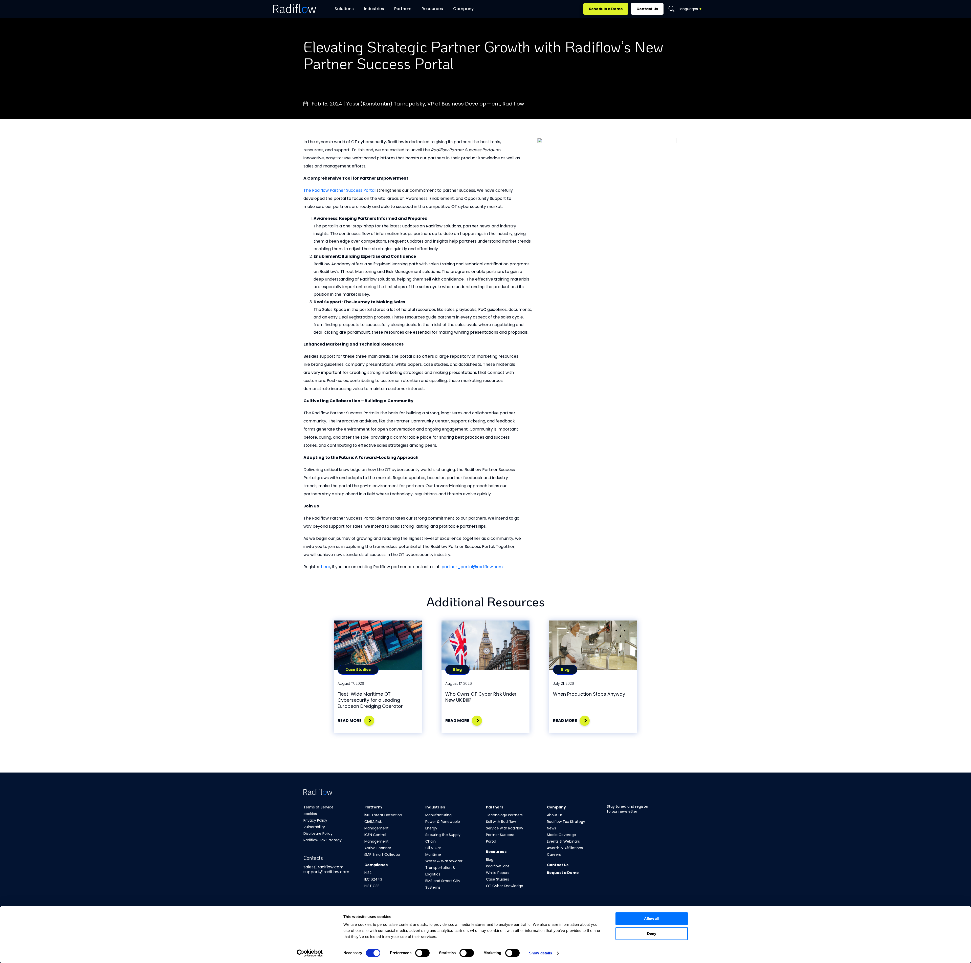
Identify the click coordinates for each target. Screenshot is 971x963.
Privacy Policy (315, 820)
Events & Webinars (563, 841)
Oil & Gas (433, 847)
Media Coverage (561, 834)
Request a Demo (563, 872)
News (551, 828)
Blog (489, 859)
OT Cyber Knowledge (504, 885)
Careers (554, 854)
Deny (651, 933)
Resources (432, 9)
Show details (540, 953)
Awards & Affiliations (565, 847)
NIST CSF (371, 885)
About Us (555, 815)
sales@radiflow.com (323, 867)
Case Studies (497, 879)
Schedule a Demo (606, 8)
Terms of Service (318, 807)
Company (463, 9)
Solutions (344, 9)
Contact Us (647, 8)
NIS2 (367, 872)
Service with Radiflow (504, 828)
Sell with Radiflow (501, 821)
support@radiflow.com (326, 872)
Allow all (651, 918)
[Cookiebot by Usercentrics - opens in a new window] (310, 953)
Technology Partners (504, 815)
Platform (373, 807)
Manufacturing (438, 815)
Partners (402, 9)
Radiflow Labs (498, 866)
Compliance (376, 864)
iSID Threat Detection (383, 815)
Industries (435, 807)
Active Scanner (377, 847)
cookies (310, 813)
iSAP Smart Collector (382, 854)
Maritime (433, 854)
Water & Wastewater (443, 861)
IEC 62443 (373, 879)
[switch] (422, 953)
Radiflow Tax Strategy (322, 840)
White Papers (497, 872)
